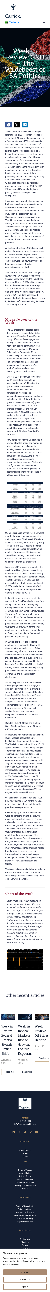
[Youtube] (36, 1132)
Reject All (25, 1287)
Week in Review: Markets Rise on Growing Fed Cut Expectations (28, 1040)
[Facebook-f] (19, 1132)
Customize (25, 1280)
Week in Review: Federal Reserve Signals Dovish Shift (7, 1040)
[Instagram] (31, 1132)
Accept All (25, 1272)
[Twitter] (25, 1132)
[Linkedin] (13, 1132)
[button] (43, 21)
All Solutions (25, 1197)
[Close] (48, 1250)
